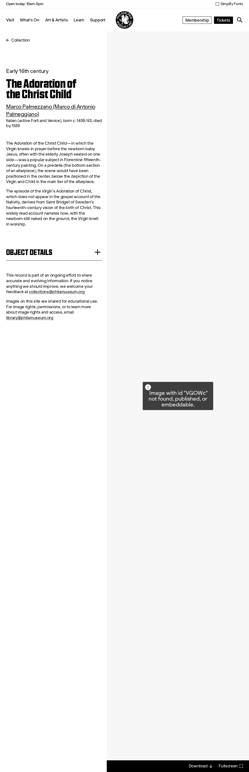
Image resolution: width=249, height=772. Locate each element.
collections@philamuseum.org (56, 292)
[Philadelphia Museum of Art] (124, 20)
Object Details (29, 252)
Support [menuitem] (98, 19)
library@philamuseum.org (29, 318)
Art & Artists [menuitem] (56, 19)
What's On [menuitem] (29, 19)
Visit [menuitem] (10, 19)
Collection (20, 40)
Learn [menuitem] (79, 19)
